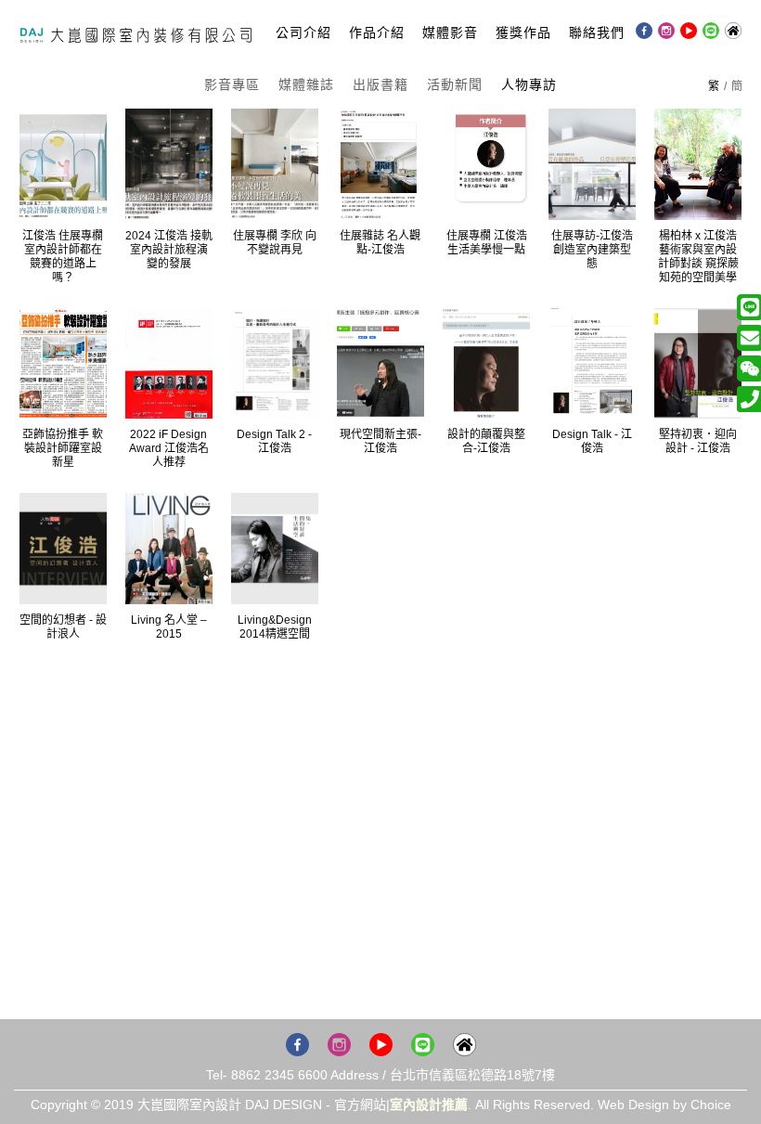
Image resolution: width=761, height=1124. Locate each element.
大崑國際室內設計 (135, 31)
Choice (710, 1104)
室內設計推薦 (429, 1104)
